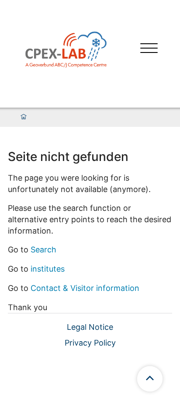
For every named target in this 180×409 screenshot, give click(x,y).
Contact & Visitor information (85, 288)
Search (43, 249)
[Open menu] (149, 49)
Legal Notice (90, 327)
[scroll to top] (150, 379)
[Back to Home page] (66, 49)
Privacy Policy (90, 342)
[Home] (24, 117)
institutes (48, 268)
